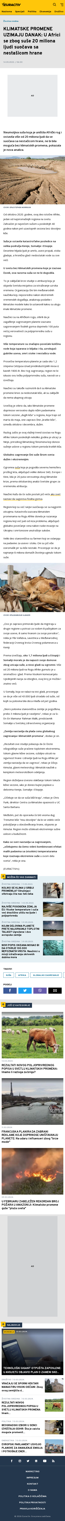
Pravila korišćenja (32, 1508)
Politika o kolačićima (32, 1496)
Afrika (22, 975)
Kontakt (32, 1484)
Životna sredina (10, 21)
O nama (32, 1490)
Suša (8, 975)
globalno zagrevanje (46, 975)
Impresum (32, 1477)
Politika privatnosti (32, 1502)
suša (17, 467)
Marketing (33, 1471)
